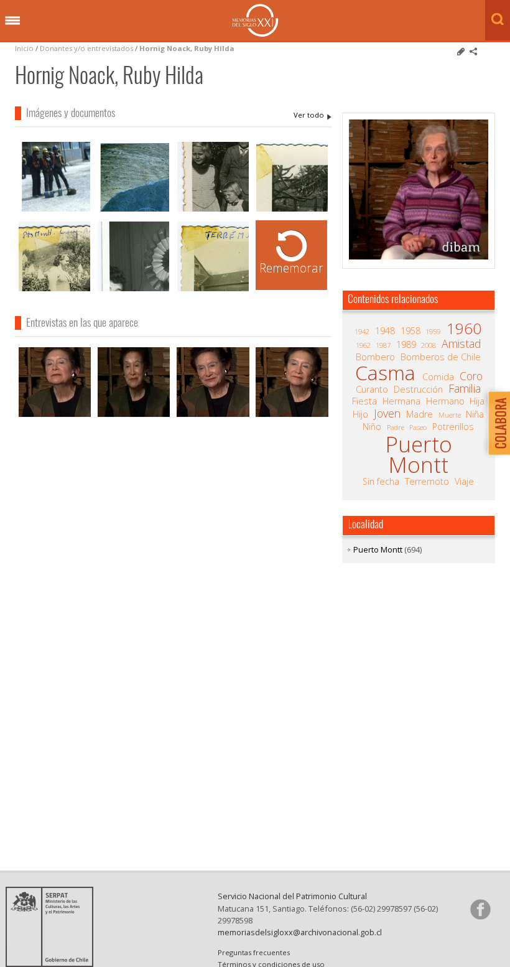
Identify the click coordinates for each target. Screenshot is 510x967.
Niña (475, 414)
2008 (428, 345)
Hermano (445, 401)
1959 (432, 331)
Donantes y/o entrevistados (86, 48)
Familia (464, 388)
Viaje (464, 481)
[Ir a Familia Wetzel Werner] (213, 210)
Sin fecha (381, 481)
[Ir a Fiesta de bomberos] (133, 290)
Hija (477, 401)
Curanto (372, 389)
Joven (387, 413)
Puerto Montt (418, 454)
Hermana (401, 401)
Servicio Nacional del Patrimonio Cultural (292, 896)
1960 (464, 328)
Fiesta (364, 401)
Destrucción (418, 389)
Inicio (24, 48)
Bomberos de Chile (441, 357)
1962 (363, 345)
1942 (362, 331)
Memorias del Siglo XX (255, 20)
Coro (471, 375)
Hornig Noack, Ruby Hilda (186, 48)
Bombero (375, 357)
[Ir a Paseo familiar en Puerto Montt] (54, 290)
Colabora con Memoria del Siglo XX (496, 423)
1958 (410, 331)
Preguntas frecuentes (254, 952)
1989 (406, 344)
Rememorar (291, 267)
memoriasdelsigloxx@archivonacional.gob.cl (300, 932)
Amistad (461, 343)
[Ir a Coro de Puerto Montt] (54, 210)
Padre (395, 427)
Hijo (360, 414)
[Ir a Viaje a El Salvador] (133, 210)
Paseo (418, 427)
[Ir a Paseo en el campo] (292, 210)
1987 (383, 345)
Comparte (473, 51)
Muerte (449, 414)
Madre (419, 414)
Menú (12, 21)
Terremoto (427, 481)
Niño (372, 426)
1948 (385, 331)
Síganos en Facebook (480, 909)
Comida (438, 377)
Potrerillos (453, 426)
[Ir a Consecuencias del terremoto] (213, 290)
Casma (385, 372)
